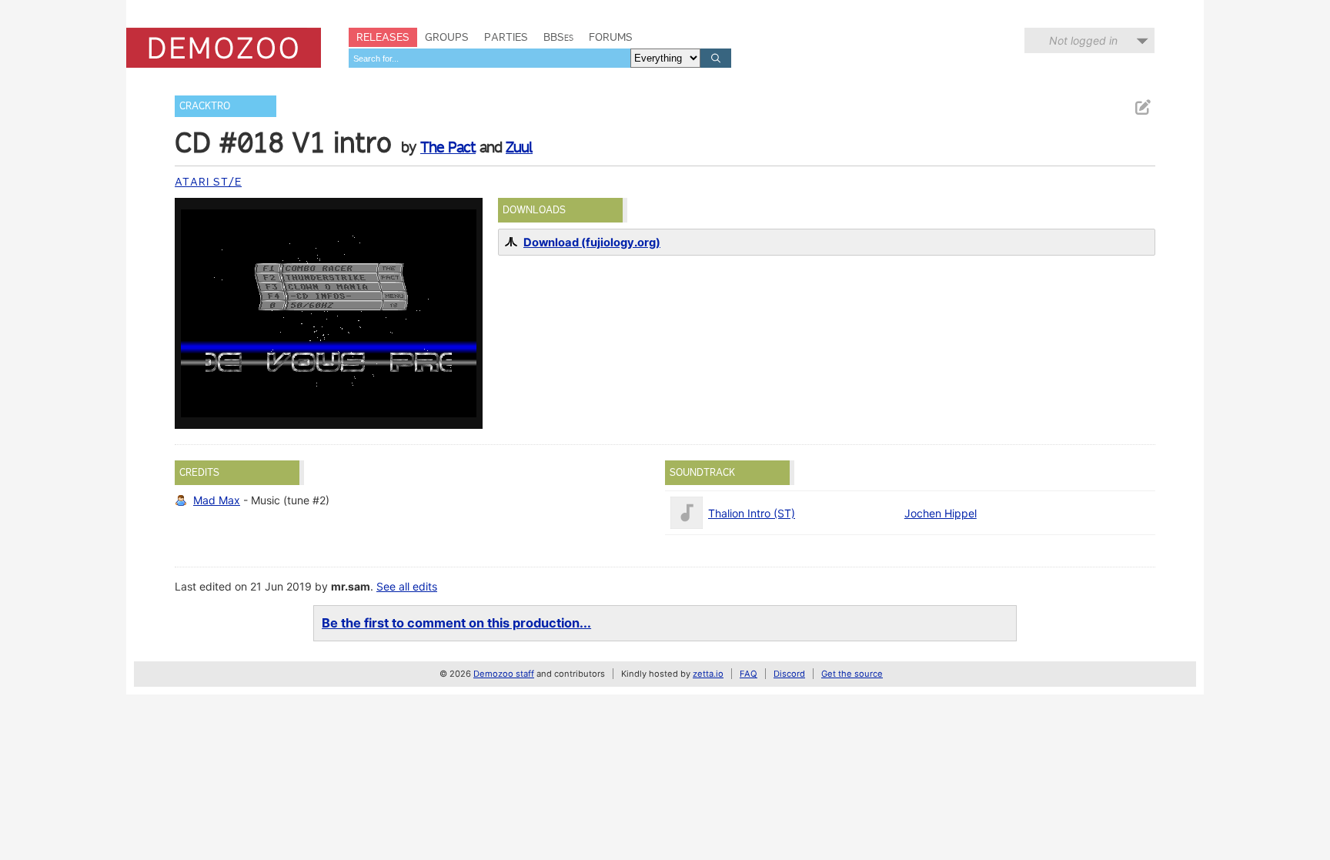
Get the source (852, 673)
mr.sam (350, 586)
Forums (611, 37)
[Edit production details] (1142, 107)
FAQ (748, 673)
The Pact (448, 147)
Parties (506, 37)
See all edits (406, 586)
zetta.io (708, 673)
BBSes (558, 37)
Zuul (519, 147)
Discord (789, 673)
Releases (382, 37)
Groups (447, 37)
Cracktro (204, 105)
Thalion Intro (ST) (751, 513)
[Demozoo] (223, 48)
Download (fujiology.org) (591, 242)
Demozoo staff (503, 673)
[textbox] (489, 58)
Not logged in (1083, 40)
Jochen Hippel (940, 513)
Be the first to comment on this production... (456, 623)
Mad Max (216, 500)
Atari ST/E (208, 182)
